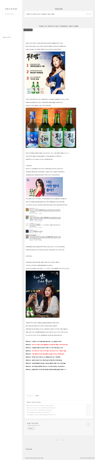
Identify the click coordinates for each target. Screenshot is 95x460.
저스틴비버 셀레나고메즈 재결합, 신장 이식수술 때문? (38, 412)
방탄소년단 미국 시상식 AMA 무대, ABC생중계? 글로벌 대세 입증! (40, 407)
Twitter (31, 458)
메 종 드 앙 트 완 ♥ (11, 9)
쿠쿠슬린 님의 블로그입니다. (33, 425)
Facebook (35, 458)
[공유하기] (30, 396)
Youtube (38, 458)
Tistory (86, 458)
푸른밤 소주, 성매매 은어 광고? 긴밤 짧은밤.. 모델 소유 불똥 (40, 14)
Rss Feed (26, 458)
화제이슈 (6, 37)
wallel (93, 458)
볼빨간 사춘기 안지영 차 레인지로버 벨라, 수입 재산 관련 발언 (39, 405)
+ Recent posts (28, 449)
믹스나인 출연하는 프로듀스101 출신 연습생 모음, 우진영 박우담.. (40, 414)
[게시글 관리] (32, 396)
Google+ (41, 458)
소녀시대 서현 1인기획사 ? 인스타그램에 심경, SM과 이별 (38, 410)
